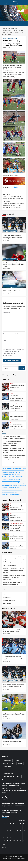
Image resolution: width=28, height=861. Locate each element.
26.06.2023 (6, 47)
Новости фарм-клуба (8, 776)
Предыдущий (13, 196)
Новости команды (8, 773)
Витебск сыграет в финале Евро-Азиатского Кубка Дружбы (12, 291)
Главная (8, 3)
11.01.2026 (6, 294)
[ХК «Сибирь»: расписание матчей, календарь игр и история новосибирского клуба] (5, 396)
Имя (4, 334)
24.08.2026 (6, 633)
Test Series (16, 760)
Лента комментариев (9, 600)
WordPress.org (7, 603)
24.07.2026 (6, 241)
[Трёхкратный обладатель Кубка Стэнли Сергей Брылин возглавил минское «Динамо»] (14, 225)
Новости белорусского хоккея (9, 38)
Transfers (5, 763)
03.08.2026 (6, 661)
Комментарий (7, 312)
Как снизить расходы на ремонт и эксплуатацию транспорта (16, 426)
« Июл (4, 847)
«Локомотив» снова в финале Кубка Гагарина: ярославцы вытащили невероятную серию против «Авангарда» (13, 480)
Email (16, 334)
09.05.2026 (6, 268)
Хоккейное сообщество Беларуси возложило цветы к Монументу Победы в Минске (14, 264)
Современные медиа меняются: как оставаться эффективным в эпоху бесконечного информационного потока (12, 474)
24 (4, 840)
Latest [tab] (5, 500)
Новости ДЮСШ (7, 766)
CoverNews (14, 858)
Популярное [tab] (16, 375)
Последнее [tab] (6, 375)
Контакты (19, 3)
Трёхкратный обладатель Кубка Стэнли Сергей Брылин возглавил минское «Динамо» (12, 237)
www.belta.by (13, 187)
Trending (13, 763)
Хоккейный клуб (14, 12)
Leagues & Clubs (7, 760)
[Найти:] (11, 368)
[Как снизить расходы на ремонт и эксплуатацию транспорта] (5, 425)
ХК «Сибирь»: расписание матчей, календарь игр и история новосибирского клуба (16, 397)
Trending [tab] (19, 500)
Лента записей (7, 597)
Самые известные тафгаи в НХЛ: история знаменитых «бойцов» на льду (17, 388)
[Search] (25, 23)
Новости (14, 3)
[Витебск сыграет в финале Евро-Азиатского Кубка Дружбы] (14, 279)
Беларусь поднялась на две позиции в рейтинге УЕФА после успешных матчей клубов (16, 417)
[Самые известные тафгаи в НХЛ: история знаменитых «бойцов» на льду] (5, 386)
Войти (4, 594)
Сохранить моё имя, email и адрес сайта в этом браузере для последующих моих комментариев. (13, 352)
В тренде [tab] (5, 380)
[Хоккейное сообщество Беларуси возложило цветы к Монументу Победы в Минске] (14, 252)
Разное (11, 383)
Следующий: (13, 204)
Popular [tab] (11, 500)
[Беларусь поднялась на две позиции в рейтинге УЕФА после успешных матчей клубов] (5, 416)
